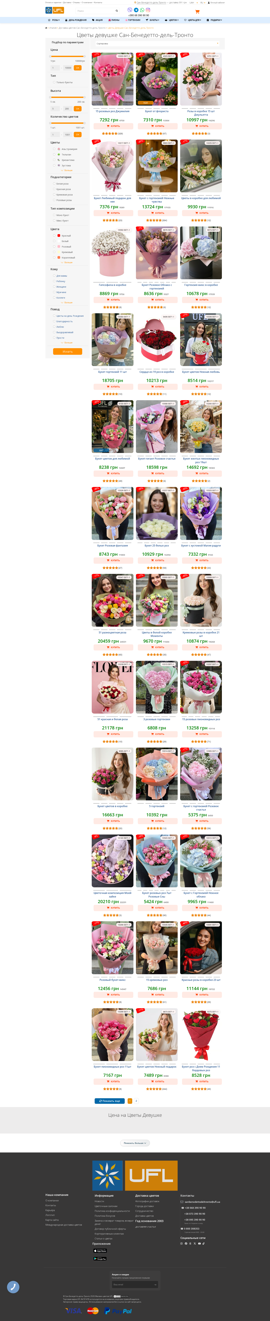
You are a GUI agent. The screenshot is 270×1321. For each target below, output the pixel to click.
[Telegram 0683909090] (136, 11)
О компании (52, 1200)
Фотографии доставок (147, 1201)
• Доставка (66, 2)
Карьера (50, 1210)
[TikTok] (203, 1243)
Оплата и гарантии (53, 2)
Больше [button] (68, 170)
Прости (60, 337)
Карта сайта (52, 1219)
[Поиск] (116, 10)
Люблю (60, 326)
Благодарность (64, 321)
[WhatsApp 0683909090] (142, 11)
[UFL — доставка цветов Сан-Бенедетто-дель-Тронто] (54, 9)
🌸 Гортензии (132, 19)
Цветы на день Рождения (70, 315)
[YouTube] (199, 1243)
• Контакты (97, 2)
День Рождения (77, 19)
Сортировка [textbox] (102, 43)
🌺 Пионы (113, 19)
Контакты (50, 1205)
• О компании (86, 2)
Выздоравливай (64, 332)
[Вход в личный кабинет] (209, 2)
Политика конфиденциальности (112, 1210)
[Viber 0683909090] (130, 11)
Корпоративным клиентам (109, 1233)
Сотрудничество (144, 1210)
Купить (115, 126)
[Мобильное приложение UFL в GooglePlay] (100, 1258)
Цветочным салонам (106, 1206)
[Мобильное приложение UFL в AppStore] (100, 1250)
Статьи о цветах (103, 1238)
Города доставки (144, 1206)
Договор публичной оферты (110, 1228)
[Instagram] (148, 11)
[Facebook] (186, 1243)
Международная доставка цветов (63, 1224)
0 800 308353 (191, 1228)
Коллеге (60, 297)
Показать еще (111, 1101)
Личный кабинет (217, 2)
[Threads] (190, 1243)
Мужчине (61, 292)
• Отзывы (76, 2)
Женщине (61, 286)
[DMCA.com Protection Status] (121, 1296)
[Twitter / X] (195, 1243)
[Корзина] (198, 12)
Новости (99, 1201)
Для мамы (61, 275)
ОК (77, 67)
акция (99, 19)
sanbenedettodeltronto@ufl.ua (202, 1201)
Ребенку (60, 281)
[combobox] (158, 43)
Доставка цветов (144, 1215)
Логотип (50, 1215)
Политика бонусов (105, 1215)
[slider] (50, 56)
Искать (68, 351)
